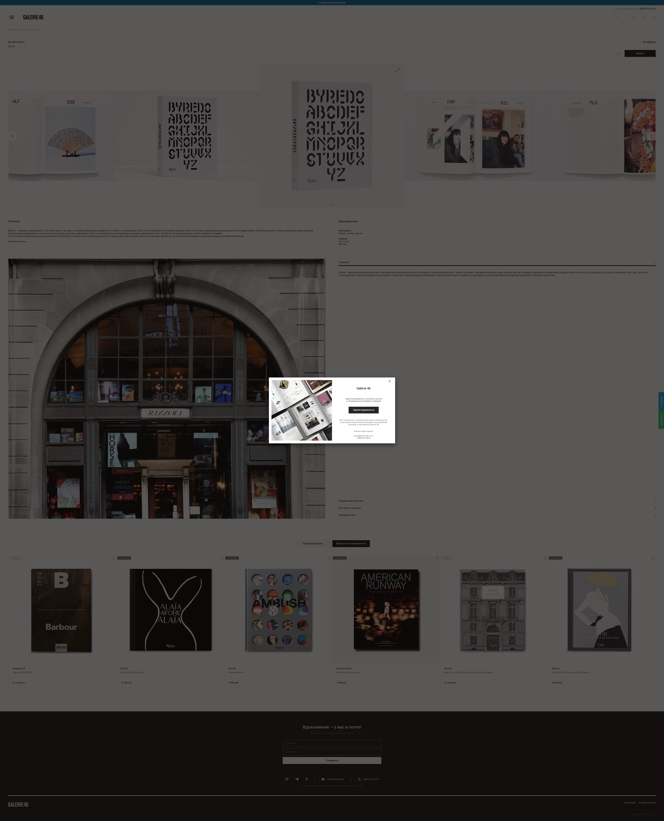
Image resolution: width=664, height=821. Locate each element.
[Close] (389, 381)
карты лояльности (378, 420)
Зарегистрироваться (363, 410)
